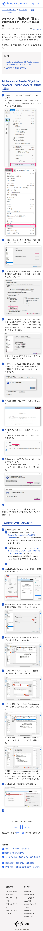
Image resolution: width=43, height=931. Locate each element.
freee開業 (27, 901)
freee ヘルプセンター (9, 10)
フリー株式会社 (11, 891)
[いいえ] (27, 827)
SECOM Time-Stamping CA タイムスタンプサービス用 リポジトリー (24, 551)
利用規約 (9, 895)
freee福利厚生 (29, 916)
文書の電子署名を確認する (14, 853)
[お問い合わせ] (33, 3)
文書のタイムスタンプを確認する (17, 848)
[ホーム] (14, 4)
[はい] (16, 827)
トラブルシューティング (13, 12)
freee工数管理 (29, 913)
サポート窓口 (21, 832)
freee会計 (27, 891)
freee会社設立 (29, 898)
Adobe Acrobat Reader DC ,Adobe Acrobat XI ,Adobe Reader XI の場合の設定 (22, 63)
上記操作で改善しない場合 (16, 67)
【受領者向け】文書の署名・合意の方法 (19, 863)
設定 (32, 10)
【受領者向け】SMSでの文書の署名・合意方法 (22, 867)
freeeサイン (23, 10)
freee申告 (27, 910)
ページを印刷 (37, 29)
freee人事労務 (29, 895)
